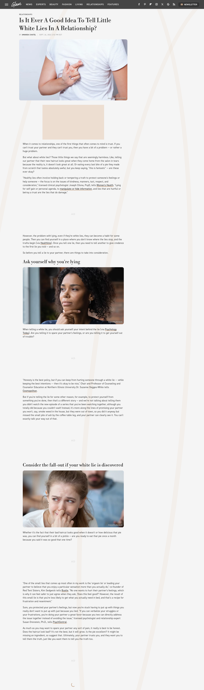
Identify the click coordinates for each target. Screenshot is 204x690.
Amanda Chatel (29, 35)
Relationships (95, 4)
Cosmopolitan (30, 390)
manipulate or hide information (76, 188)
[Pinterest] (144, 5)
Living (79, 4)
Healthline (46, 243)
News (29, 4)
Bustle (65, 590)
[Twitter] (162, 5)
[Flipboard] (150, 5)
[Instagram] (156, 5)
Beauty (54, 4)
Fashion (67, 4)
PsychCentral (60, 622)
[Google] (168, 5)
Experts (41, 4)
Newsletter (190, 4)
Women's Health (105, 185)
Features (113, 4)
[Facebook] (139, 5)
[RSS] (174, 5)
